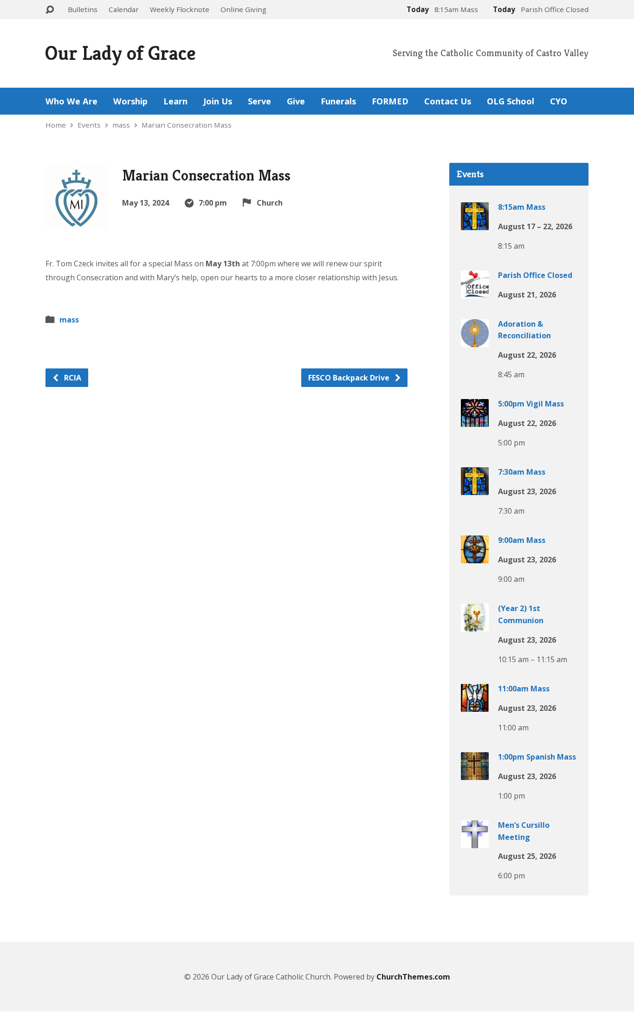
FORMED (390, 101)
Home (55, 124)
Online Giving (243, 9)
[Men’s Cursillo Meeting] (475, 842)
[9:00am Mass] (475, 557)
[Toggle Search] (49, 10)
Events (89, 124)
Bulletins (82, 9)
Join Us (217, 101)
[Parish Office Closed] (475, 292)
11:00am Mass (524, 688)
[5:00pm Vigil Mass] (475, 420)
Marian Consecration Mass (187, 124)
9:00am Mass (521, 540)
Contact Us (447, 101)
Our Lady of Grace (120, 52)
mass (121, 124)
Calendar (124, 9)
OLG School (510, 101)
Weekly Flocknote (179, 9)
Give (296, 101)
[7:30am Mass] (475, 488)
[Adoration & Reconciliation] (475, 340)
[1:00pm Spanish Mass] (475, 773)
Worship (130, 101)
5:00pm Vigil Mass (531, 404)
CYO (558, 101)
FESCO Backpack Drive (349, 378)
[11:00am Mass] (475, 705)
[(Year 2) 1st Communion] (475, 625)
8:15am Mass (521, 207)
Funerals (338, 101)
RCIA (71, 378)
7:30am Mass (521, 472)
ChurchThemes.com (413, 977)
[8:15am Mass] (475, 224)
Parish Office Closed (535, 275)
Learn (175, 101)
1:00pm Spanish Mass (537, 757)
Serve (259, 101)
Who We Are (71, 101)
